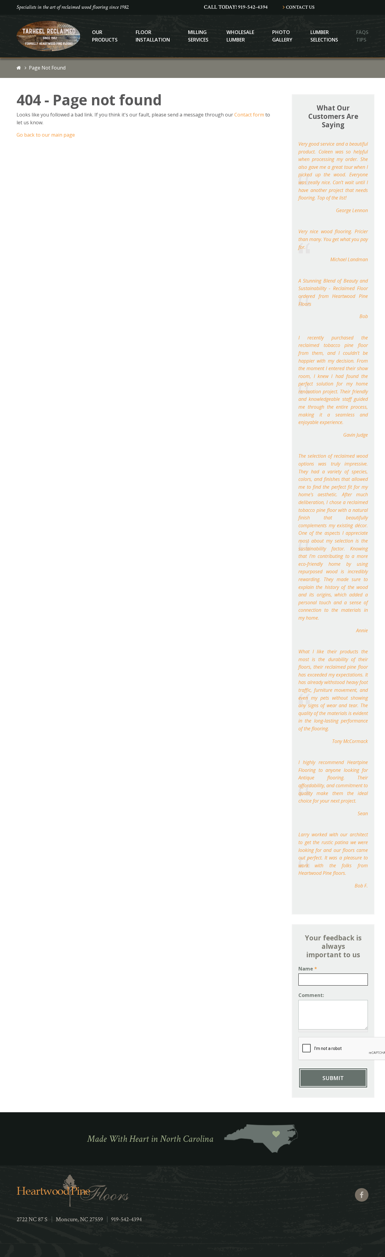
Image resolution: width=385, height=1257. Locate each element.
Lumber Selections (324, 36)
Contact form (249, 114)
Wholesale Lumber (240, 36)
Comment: (311, 995)
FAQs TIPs (362, 36)
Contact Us (300, 7)
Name (307, 968)
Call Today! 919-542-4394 (236, 7)
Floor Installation (153, 36)
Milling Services (198, 36)
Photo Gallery (282, 36)
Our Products (105, 36)
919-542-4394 (126, 1219)
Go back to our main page (46, 135)
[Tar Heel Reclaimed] (48, 49)
